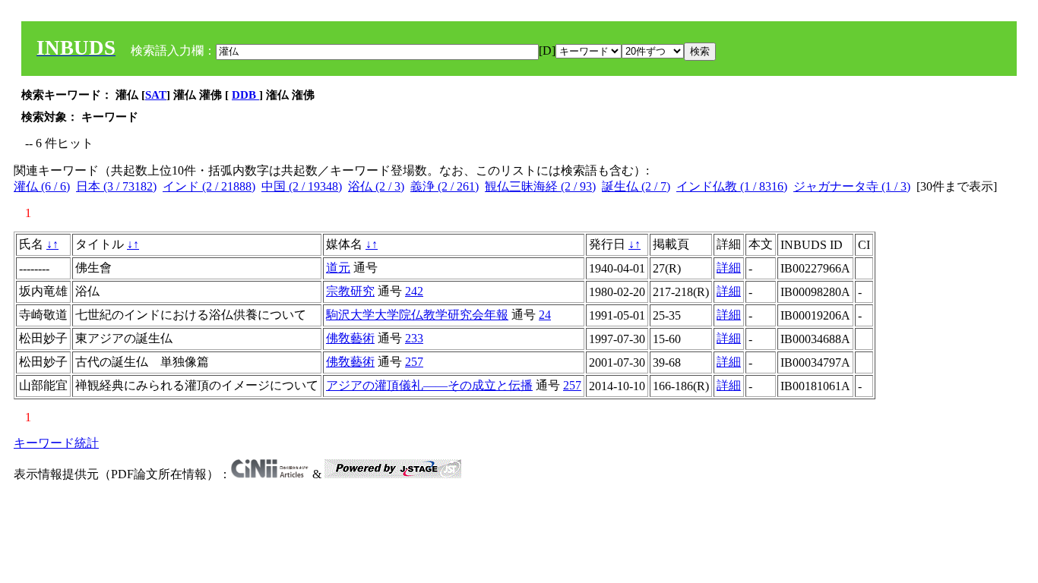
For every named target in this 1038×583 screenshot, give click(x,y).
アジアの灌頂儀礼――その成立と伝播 (429, 385)
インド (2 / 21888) (209, 186)
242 (414, 291)
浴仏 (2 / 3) (376, 186)
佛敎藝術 (350, 338)
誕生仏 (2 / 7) (636, 186)
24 (545, 314)
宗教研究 (350, 291)
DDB (245, 95)
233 (414, 338)
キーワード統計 (56, 442)
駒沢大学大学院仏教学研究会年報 (417, 314)
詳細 (729, 267)
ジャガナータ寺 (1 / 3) (851, 186)
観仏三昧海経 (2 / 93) (540, 186)
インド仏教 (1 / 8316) (731, 186)
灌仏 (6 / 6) (42, 186)
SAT (155, 95)
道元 (338, 267)
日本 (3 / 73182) (116, 186)
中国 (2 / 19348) (301, 186)
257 (414, 361)
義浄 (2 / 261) (444, 186)
